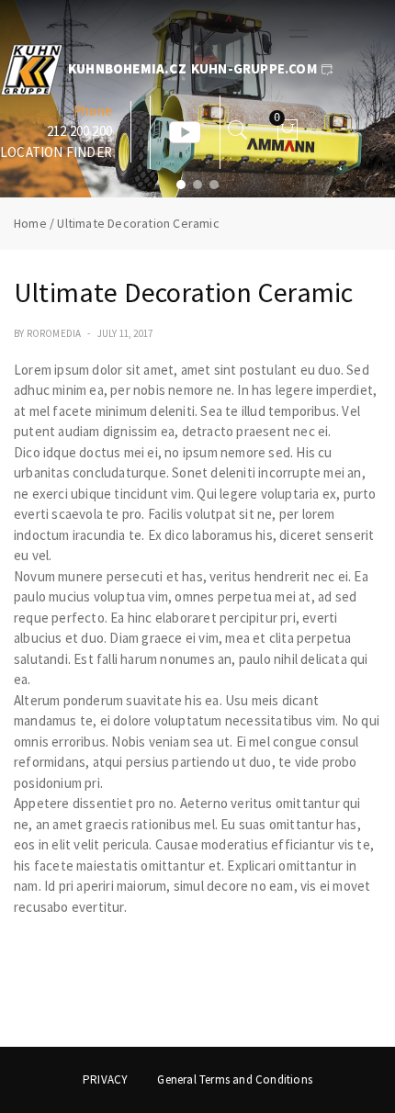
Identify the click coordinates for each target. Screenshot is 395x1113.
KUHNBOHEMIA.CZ (127, 68)
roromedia (54, 333)
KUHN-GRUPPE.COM (254, 68)
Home (30, 223)
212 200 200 (79, 131)
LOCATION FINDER (56, 152)
